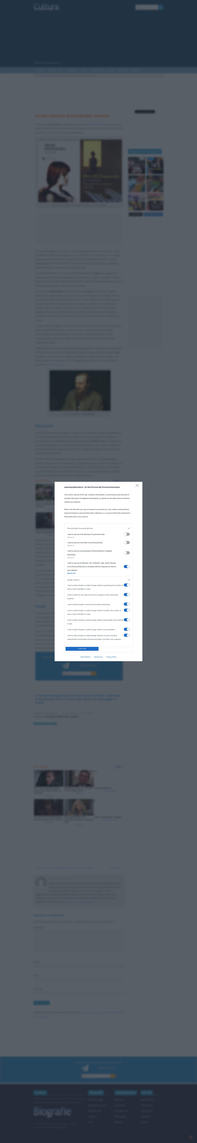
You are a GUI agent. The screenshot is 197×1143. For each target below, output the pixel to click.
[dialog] (98, 571)
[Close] (138, 486)
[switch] (127, 534)
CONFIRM (82, 649)
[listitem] (98, 528)
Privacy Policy (111, 657)
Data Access (98, 657)
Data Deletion (86, 657)
